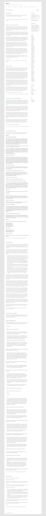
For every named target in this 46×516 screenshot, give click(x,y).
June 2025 (32, 35)
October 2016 (32, 61)
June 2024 (32, 42)
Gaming (12, 19)
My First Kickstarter (9, 242)
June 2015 (32, 68)
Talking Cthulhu (9, 13)
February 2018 (32, 54)
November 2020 (33, 47)
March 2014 (32, 77)
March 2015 (32, 70)
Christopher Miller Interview (11, 130)
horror (20, 60)
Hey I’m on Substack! (33, 14)
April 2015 (32, 69)
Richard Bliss (11, 262)
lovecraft (21, 19)
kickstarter (19, 19)
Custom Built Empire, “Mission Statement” (13, 98)
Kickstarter (14, 307)
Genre (11, 60)
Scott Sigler (26, 288)
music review (16, 126)
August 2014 (32, 74)
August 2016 (32, 63)
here (21, 92)
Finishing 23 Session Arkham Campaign (35, 15)
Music (11, 126)
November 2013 (33, 80)
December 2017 (33, 56)
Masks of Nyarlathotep (33, 90)
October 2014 (32, 73)
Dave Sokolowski (26, 126)
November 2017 (33, 57)
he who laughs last (17, 60)
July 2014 (32, 75)
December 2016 (33, 59)
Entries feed (32, 99)
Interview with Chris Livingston (11, 313)
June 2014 (32, 76)
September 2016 (33, 62)
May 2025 (32, 36)
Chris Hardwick (8, 289)
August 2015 (32, 67)
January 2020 (32, 50)
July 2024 (32, 41)
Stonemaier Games (24, 261)
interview (16, 19)
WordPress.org (32, 101)
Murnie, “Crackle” (9, 66)
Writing (16, 307)
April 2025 (32, 37)
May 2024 (32, 43)
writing (16, 506)
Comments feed (33, 100)
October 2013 (32, 81)
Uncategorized (32, 93)
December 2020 (33, 46)
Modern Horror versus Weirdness (12, 25)
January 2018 (32, 55)
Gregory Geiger (8, 280)
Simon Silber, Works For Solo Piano (9, 139)
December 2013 (33, 79)
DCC (31, 86)
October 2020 (32, 48)
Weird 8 (7, 3)
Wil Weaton (23, 288)
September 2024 (33, 39)
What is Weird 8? (9, 476)
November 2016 (33, 60)
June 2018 (32, 53)
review (18, 126)
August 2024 (32, 40)
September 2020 (33, 49)
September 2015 (33, 66)
